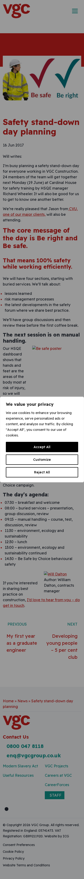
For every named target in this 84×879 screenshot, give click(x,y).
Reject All (42, 472)
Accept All (42, 447)
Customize (42, 460)
